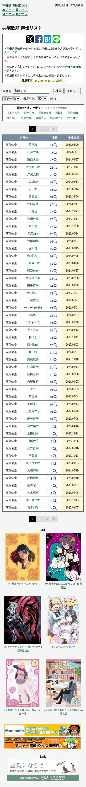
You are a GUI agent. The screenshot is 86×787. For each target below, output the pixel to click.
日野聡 (33, 211)
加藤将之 (33, 404)
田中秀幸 (33, 285)
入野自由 (72, 112)
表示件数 (29, 98)
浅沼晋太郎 (33, 463)
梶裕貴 (33, 248)
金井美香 (33, 426)
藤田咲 (33, 352)
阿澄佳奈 (33, 270)
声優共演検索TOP (14, 5)
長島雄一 (33, 315)
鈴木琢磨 (33, 492)
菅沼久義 (33, 218)
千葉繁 (33, 455)
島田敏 (33, 196)
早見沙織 (26, 117)
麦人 (33, 389)
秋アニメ (8, 14)
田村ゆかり (33, 337)
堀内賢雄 (33, 478)
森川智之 (33, 255)
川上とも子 (13, 112)
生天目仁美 (33, 278)
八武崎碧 (33, 181)
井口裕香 (33, 204)
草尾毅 (33, 144)
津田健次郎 (33, 500)
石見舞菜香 (44, 112)
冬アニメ (22, 14)
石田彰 (59, 112)
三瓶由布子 (33, 411)
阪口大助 (33, 159)
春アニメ (8, 10)
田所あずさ (33, 322)
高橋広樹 (33, 359)
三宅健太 (33, 300)
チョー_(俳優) (33, 307)
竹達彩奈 (29, 112)
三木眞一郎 (33, 263)
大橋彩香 (33, 470)
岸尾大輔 (33, 174)
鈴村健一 (72, 117)
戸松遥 (33, 226)
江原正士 (33, 367)
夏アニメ (22, 10)
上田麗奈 (33, 433)
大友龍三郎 (33, 167)
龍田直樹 (33, 374)
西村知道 (33, 344)
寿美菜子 (33, 418)
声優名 (6, 91)
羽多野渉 (33, 507)
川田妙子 (33, 441)
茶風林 (33, 396)
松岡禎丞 (33, 241)
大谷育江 (11, 117)
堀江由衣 (33, 233)
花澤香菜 (33, 152)
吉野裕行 (33, 381)
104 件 (54, 98)
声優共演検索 (14, 48)
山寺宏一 (33, 485)
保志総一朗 (56, 117)
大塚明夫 (41, 117)
